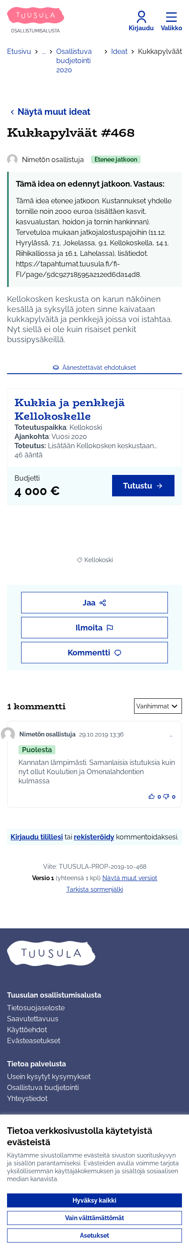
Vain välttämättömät (94, 1217)
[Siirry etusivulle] (94, 953)
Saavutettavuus (32, 1019)
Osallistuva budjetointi (43, 1087)
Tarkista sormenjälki (94, 889)
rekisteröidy (94, 837)
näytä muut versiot (129, 877)
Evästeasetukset (33, 1041)
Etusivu (19, 51)
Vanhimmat (152, 706)
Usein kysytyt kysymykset (49, 1076)
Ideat (119, 51)
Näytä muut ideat (54, 111)
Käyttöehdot (27, 1030)
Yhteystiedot (27, 1098)
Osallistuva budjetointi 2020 (74, 60)
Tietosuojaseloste (36, 1008)
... (44, 51)
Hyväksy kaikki (94, 1200)
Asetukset (94, 1235)
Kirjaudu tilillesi (37, 837)
